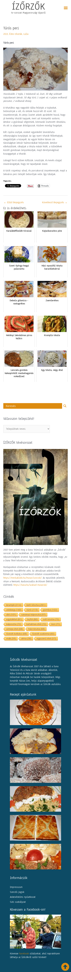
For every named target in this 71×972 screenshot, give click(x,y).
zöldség (13, 609)
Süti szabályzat (18, 902)
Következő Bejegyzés (54, 202)
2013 (5, 34)
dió (11, 614)
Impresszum (16, 887)
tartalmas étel (36, 624)
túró (32, 609)
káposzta (13, 624)
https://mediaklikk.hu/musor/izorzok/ (22, 577)
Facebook (24, 953)
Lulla (25, 34)
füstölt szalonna (43, 633)
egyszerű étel (46, 638)
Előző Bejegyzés (14, 202)
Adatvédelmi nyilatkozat (23, 897)
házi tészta (36, 628)
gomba (50, 609)
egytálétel (14, 619)
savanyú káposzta (33, 614)
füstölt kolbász (16, 633)
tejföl (32, 619)
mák (11, 638)
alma (26, 638)
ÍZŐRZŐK (28, 6)
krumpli (13, 604)
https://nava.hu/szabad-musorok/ (30, 585)
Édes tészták (15, 34)
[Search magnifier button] (65, 406)
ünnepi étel (14, 628)
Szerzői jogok (17, 892)
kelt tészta (36, 604)
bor (56, 624)
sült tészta (51, 619)
